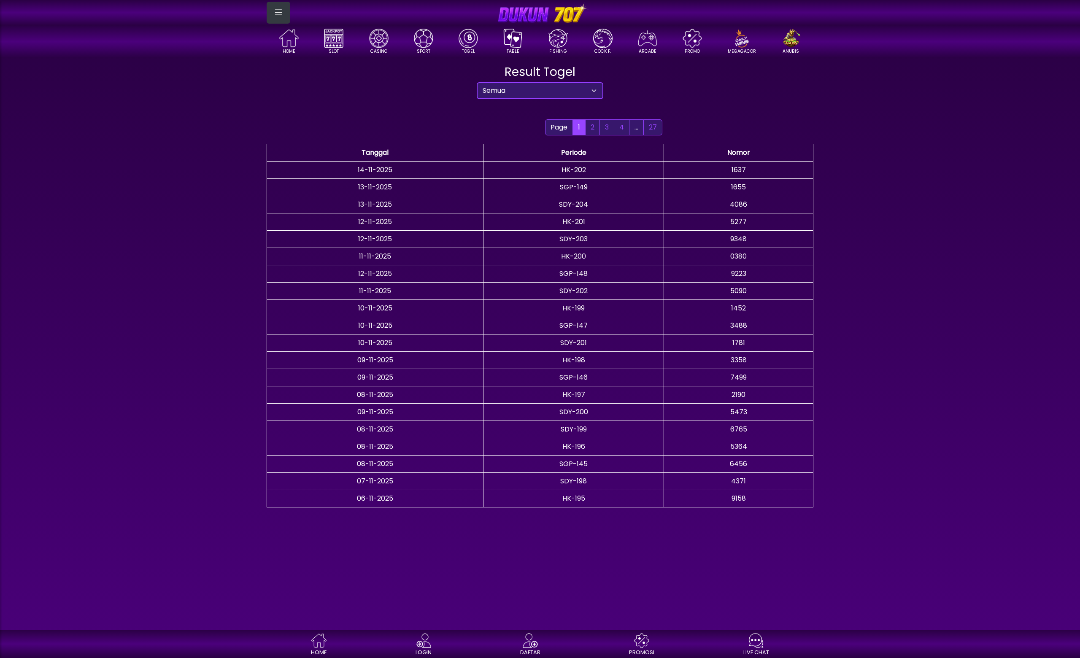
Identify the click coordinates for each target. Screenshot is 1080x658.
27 (653, 127)
